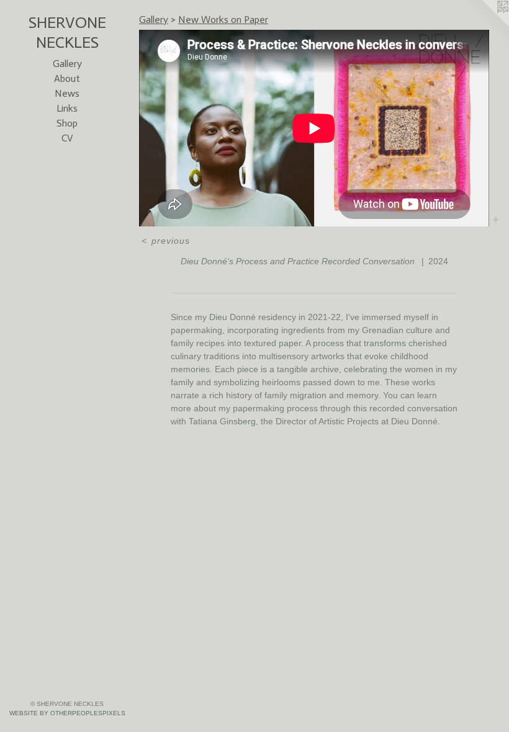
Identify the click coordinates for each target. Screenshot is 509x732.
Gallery (67, 63)
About (67, 78)
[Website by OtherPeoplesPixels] (484, 25)
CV (67, 138)
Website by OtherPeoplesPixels (67, 713)
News (67, 93)
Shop (67, 123)
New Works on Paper (223, 19)
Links (67, 108)
